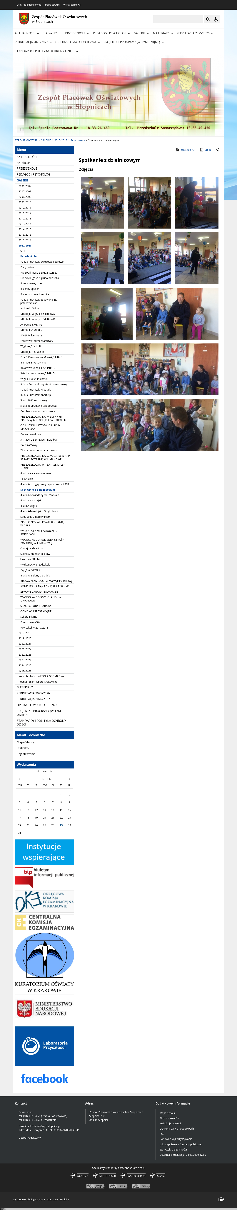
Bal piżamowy (28, 445)
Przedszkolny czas (31, 283)
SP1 (22, 251)
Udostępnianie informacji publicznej (181, 1144)
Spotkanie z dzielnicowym (37, 489)
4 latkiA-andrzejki (30, 500)
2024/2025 (25, 665)
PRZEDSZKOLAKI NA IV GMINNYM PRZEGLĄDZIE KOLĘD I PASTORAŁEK (43, 418)
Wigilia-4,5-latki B (30, 346)
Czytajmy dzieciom (31, 548)
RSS (162, 1133)
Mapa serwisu (52, 5)
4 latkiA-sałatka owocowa (35, 473)
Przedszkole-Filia (30, 622)
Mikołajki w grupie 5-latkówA (37, 313)
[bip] (44, 887)
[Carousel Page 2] (52, 129)
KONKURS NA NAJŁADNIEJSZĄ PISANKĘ (44, 586)
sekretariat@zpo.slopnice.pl (44, 1126)
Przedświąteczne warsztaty (36, 341)
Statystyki (23, 748)
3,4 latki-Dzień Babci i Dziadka (38, 439)
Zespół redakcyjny (30, 1137)
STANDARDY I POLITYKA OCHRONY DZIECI (44, 51)
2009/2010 (25, 202)
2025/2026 (25, 670)
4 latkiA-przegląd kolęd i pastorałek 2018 (44, 484)
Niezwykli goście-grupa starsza (38, 272)
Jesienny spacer (29, 288)
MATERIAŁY (161, 33)
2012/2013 (25, 218)
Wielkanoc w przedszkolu (35, 564)
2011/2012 (25, 213)
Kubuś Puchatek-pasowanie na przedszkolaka (38, 301)
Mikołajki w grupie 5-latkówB (37, 319)
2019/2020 (25, 638)
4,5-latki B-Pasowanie (33, 362)
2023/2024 (25, 660)
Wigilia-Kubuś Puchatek (34, 379)
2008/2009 (25, 197)
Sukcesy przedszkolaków (35, 554)
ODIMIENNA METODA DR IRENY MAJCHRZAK (40, 427)
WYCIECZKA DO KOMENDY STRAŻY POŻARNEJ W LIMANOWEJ (42, 541)
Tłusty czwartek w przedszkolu (38, 450)
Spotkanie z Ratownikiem (35, 516)
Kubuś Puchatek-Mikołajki (35, 389)
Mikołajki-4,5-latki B (32, 351)
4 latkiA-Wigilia (29, 506)
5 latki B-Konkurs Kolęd (34, 400)
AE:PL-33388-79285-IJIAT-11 (63, 1130)
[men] (44, 1023)
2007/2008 (25, 191)
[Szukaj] (208, 19)
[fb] (44, 1088)
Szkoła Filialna (28, 616)
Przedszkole (28, 256)
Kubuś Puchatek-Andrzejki (35, 395)
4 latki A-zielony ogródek (35, 575)
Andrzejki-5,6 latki (30, 308)
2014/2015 (25, 229)
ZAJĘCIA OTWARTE (31, 570)
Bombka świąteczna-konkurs (37, 411)
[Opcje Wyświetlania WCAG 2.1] (216, 19)
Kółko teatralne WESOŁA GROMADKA (41, 676)
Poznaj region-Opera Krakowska (38, 681)
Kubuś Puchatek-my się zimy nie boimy (43, 384)
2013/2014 (25, 224)
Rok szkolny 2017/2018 (34, 627)
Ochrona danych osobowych (177, 1128)
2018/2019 (25, 633)
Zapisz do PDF (188, 149)
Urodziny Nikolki (30, 559)
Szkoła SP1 (50, 33)
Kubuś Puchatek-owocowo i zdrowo (42, 261)
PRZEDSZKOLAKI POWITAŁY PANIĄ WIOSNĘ (42, 523)
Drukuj (208, 149)
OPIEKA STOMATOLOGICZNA (75, 42)
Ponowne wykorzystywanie (176, 1139)
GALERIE (140, 33)
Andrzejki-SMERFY (31, 324)
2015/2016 (25, 234)
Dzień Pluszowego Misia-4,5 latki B (41, 357)
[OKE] (44, 912)
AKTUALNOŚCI (25, 33)
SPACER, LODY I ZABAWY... (36, 606)
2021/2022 (25, 649)
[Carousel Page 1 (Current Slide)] (49, 129)
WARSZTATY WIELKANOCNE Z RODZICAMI (39, 532)
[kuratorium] (44, 991)
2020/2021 (25, 643)
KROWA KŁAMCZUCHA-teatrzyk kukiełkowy (46, 581)
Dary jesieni (27, 267)
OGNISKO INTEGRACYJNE (35, 611)
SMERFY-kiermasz (31, 335)
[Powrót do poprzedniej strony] (217, 150)
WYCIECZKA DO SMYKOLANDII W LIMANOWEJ (40, 598)
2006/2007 (25, 186)
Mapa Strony (26, 742)
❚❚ (20, 128)
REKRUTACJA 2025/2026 (193, 33)
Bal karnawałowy (30, 434)
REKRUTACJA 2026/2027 (31, 42)
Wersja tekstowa (72, 5)
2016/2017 (25, 240)
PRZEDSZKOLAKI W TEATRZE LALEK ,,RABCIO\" (42, 466)
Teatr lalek (26, 478)
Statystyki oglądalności (173, 1149)
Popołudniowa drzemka (34, 294)
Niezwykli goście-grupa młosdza (39, 278)
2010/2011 (25, 207)
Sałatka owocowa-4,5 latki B (37, 373)
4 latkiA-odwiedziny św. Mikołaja (39, 495)
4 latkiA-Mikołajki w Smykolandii (39, 511)
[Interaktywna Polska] (221, 1199)
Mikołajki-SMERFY (31, 330)
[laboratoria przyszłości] (44, 1065)
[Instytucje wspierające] (44, 864)
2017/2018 (25, 245)
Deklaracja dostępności (29, 5)
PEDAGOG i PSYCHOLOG (109, 33)
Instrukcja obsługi (170, 1123)
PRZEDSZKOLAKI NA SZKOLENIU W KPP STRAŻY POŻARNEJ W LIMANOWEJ (45, 457)
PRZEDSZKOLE (75, 33)
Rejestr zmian (26, 754)
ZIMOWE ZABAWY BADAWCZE (39, 591)
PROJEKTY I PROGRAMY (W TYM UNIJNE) (132, 42)
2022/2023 (25, 654)
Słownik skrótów (169, 1118)
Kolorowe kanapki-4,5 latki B (37, 368)
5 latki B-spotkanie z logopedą (38, 405)
